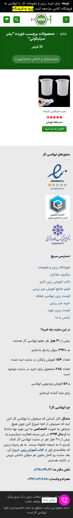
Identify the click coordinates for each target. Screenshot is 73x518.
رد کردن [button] (6, 8)
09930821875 (37, 479)
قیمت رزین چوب (59, 310)
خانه (63, 34)
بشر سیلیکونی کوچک (54, 111)
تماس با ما (62, 317)
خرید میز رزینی (60, 303)
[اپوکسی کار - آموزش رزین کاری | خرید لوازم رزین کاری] (41, 19)
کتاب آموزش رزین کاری (55, 281)
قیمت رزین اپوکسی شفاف (53, 296)
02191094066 (43, 469)
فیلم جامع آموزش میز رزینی (51, 289)
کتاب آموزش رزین (32, 450)
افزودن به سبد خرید (54, 129)
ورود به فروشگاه (22, 8)
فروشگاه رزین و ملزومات (54, 267)
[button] (66, 19)
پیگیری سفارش (60, 274)
